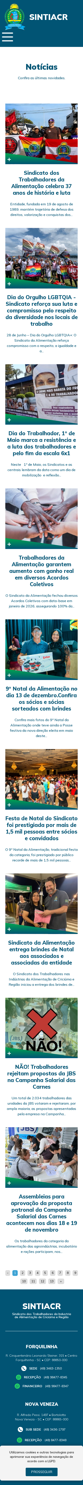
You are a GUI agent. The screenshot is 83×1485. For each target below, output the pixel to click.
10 (24, 1281)
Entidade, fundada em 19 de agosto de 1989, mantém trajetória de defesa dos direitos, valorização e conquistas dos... (41, 209)
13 (52, 1281)
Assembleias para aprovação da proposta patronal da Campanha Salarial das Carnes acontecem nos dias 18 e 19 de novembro (41, 1213)
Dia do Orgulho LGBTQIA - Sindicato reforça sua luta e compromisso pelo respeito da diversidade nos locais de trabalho (42, 310)
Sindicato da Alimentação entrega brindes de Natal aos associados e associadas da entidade (41, 952)
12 (42, 1281)
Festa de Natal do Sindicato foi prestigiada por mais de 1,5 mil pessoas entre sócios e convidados (41, 828)
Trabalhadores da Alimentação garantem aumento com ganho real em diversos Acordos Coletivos (41, 570)
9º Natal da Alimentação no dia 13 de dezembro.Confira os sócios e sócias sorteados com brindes (41, 698)
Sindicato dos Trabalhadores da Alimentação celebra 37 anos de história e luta (41, 182)
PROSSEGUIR (41, 1472)
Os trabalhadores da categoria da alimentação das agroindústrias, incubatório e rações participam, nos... (41, 1246)
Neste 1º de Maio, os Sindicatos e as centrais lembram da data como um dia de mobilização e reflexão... (41, 469)
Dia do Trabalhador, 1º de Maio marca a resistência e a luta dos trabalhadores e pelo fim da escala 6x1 (41, 443)
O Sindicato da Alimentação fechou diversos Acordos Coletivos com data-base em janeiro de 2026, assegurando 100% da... (42, 600)
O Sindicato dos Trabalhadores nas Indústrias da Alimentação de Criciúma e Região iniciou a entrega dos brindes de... (41, 979)
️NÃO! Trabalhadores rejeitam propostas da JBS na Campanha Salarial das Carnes (41, 1076)
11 (33, 1281)
